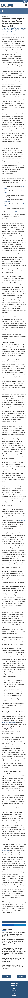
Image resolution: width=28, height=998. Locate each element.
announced (5, 850)
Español (14, 996)
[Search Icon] (23, 5)
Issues (14, 993)
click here (13, 197)
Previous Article (7, 976)
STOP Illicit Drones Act (9, 722)
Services (14, 991)
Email (20, 922)
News (14, 988)
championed (21, 520)
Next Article (21, 976)
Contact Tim (14, 983)
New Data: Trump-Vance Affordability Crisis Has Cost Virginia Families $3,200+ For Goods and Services (13, 934)
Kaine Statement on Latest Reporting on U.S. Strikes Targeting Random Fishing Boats (13, 960)
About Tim (14, 985)
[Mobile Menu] (25, 5)
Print (8, 922)
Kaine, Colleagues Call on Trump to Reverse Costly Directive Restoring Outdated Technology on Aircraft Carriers (13, 942)
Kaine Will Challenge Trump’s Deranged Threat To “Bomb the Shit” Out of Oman (13, 966)
